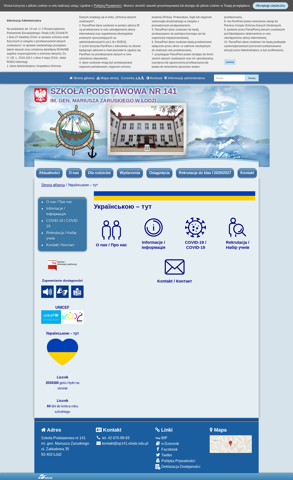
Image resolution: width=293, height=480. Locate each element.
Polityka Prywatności (177, 461)
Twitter (166, 455)
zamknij (230, 62)
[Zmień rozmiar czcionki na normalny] (136, 78)
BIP (163, 438)
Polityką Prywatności (108, 5)
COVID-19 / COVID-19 (62, 223)
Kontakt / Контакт (60, 245)
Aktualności (49, 173)
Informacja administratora (186, 78)
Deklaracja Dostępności (180, 467)
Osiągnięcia (159, 173)
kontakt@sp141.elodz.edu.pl (124, 443)
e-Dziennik (169, 444)
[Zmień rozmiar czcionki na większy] (139, 78)
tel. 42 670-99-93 (115, 438)
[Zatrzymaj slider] (147, 148)
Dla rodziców (99, 173)
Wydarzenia (130, 173)
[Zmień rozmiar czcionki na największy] (142, 78)
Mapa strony (109, 78)
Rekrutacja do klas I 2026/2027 (205, 173)
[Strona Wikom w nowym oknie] (45, 476)
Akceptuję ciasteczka (270, 5)
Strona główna (83, 78)
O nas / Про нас (59, 202)
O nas (74, 173)
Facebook (169, 449)
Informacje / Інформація (56, 211)
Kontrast (155, 78)
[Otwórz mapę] (231, 444)
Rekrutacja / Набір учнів (61, 235)
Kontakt (247, 173)
